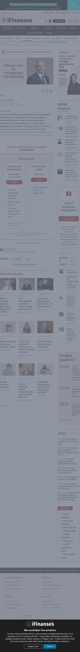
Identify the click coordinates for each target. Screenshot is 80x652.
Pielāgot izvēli (33, 646)
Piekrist (50, 646)
